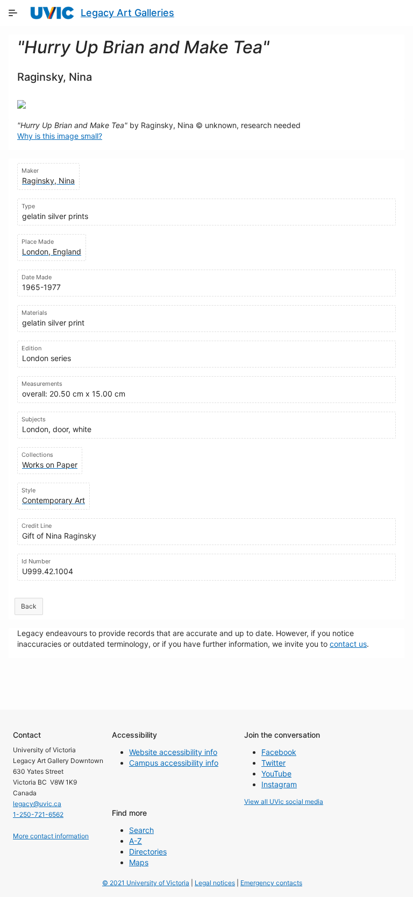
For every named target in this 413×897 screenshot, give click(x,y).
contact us (348, 643)
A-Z (135, 840)
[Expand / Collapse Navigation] (13, 13)
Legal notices (215, 883)
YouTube (276, 773)
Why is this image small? (59, 135)
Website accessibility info (173, 752)
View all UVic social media (283, 801)
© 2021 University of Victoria (145, 883)
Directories (148, 851)
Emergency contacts (271, 883)
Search (141, 830)
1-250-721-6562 (38, 814)
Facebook (278, 752)
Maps (138, 862)
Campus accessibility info (173, 762)
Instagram (279, 784)
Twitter (273, 762)
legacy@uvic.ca (37, 804)
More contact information (51, 836)
